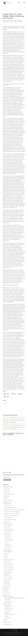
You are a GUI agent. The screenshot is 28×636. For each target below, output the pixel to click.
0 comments (20, 21)
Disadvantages (8, 540)
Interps (6, 616)
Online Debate (7, 577)
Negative (6, 575)
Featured (5, 21)
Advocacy (7, 536)
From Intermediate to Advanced (11, 513)
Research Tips (7, 579)
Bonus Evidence (7, 563)
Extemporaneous (8, 608)
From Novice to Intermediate (10, 515)
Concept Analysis (7, 565)
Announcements (6, 486)
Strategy (14, 21)
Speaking (6, 581)
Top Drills (6, 521)
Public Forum (7, 532)
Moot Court (6, 527)
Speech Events (6, 603)
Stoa (5, 557)
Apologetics (7, 606)
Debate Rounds (7, 571)
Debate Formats (6, 523)
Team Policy (6, 534)
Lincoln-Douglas (7, 525)
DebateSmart (6, 587)
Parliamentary (7, 529)
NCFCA (5, 553)
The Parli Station (7, 517)
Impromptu (7, 610)
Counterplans (8, 538)
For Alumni (5, 591)
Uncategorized (6, 624)
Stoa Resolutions (7, 601)
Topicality (7, 548)
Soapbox (5, 496)
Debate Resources (7, 559)
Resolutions (5, 595)
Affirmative (6, 561)
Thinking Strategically (8, 519)
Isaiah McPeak (7, 20)
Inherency (7, 544)
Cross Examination (8, 567)
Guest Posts (9, 21)
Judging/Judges (7, 573)
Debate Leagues (6, 550)
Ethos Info (6, 488)
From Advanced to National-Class (11, 511)
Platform (5, 612)
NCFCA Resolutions (8, 596)
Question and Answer (8, 494)
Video (5, 498)
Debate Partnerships (8, 569)
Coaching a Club (7, 505)
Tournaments (6, 622)
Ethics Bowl (5, 589)
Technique (6, 585)
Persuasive (7, 618)
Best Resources (6, 502)
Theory (4, 620)
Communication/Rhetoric (9, 507)
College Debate (7, 551)
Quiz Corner (5, 593)
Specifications (8, 546)
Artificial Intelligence (7, 500)
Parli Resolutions (8, 530)
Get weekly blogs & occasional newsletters (13, 474)
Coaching (20, 20)
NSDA (5, 555)
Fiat (5, 542)
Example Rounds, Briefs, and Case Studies (13, 509)
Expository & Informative (10, 614)
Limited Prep (6, 605)
